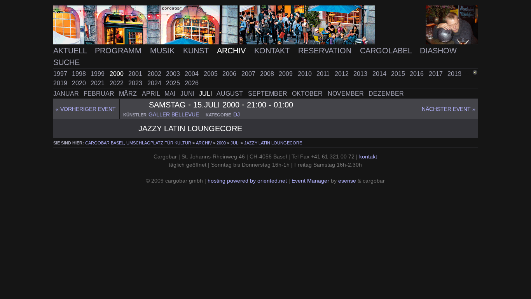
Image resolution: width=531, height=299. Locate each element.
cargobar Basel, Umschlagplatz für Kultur (138, 143)
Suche (66, 62)
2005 (211, 73)
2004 (192, 73)
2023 (136, 83)
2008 (268, 73)
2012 (342, 73)
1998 (79, 73)
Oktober (308, 93)
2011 (323, 73)
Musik (163, 50)
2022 (117, 83)
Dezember (386, 93)
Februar (100, 93)
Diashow (438, 50)
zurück (463, 73)
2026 (192, 83)
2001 (136, 73)
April (151, 93)
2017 (436, 73)
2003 (174, 73)
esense (347, 181)
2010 (305, 73)
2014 (380, 73)
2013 (361, 73)
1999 (98, 73)
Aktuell (71, 50)
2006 (230, 73)
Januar (66, 93)
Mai (170, 93)
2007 (249, 73)
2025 (174, 83)
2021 (98, 83)
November (346, 93)
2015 (399, 73)
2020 (79, 83)
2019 (61, 83)
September (268, 93)
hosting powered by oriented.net (247, 181)
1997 (61, 73)
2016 (417, 73)
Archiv (232, 50)
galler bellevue (173, 115)
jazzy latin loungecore (273, 143)
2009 (286, 73)
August (231, 93)
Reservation (326, 50)
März (128, 93)
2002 (155, 73)
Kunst (197, 50)
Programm (119, 50)
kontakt (368, 157)
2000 (117, 73)
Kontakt (273, 50)
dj (236, 115)
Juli (206, 93)
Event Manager (310, 181)
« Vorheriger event (86, 109)
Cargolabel (387, 50)
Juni (188, 93)
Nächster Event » (448, 109)
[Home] (265, 25)
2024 (155, 83)
